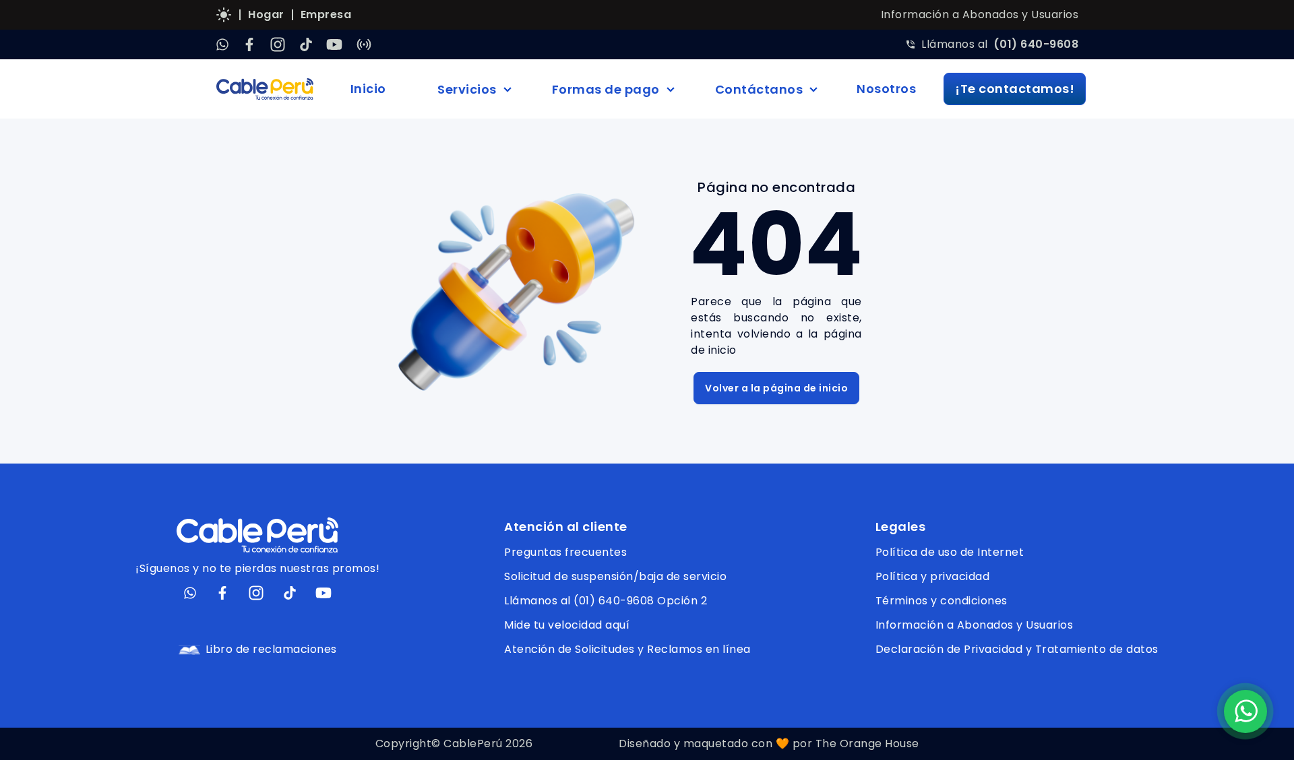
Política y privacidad (932, 576)
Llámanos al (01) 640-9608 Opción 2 (605, 600)
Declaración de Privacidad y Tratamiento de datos (1017, 649)
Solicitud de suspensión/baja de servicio (615, 576)
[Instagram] (278, 44)
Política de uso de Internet (949, 552)
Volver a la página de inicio (776, 388)
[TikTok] (306, 44)
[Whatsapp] (222, 44)
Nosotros (886, 88)
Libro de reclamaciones (271, 649)
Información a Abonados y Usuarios (980, 14)
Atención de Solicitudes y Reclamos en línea (627, 649)
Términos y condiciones (941, 600)
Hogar (266, 14)
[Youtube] (334, 44)
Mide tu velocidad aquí (566, 625)
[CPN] (364, 44)
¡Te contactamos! (1014, 88)
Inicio (368, 88)
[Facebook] (249, 44)
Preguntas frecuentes (565, 552)
